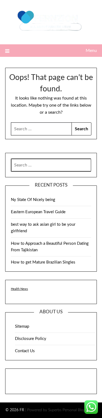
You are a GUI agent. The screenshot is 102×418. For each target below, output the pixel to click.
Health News (19, 288)
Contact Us (25, 351)
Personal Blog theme (80, 410)
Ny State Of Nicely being (33, 200)
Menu (91, 50)
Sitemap (22, 326)
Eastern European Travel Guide (38, 212)
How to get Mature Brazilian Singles (43, 262)
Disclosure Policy (30, 339)
